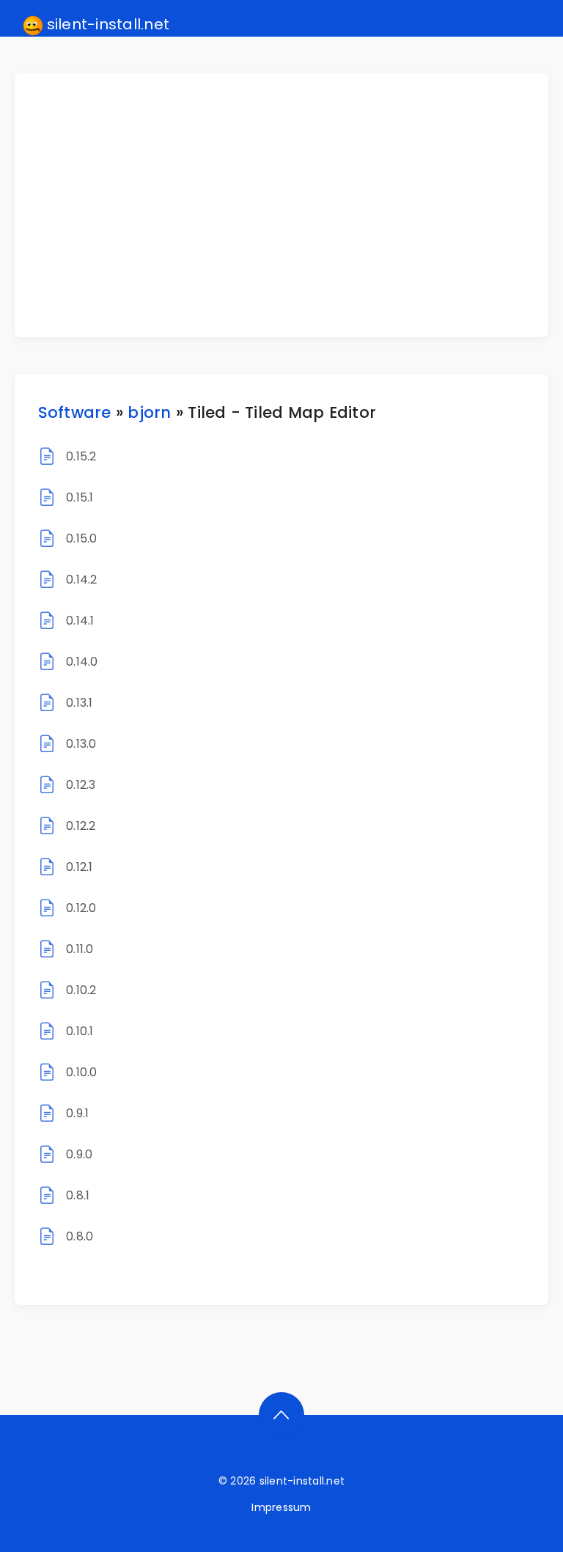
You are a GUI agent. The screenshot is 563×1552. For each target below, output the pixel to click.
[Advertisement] (290, 205)
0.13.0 (81, 743)
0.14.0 (81, 661)
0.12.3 (80, 784)
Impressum (281, 1507)
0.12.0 (81, 908)
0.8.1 (77, 1195)
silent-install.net (106, 24)
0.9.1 (77, 1113)
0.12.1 (79, 866)
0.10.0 (81, 1072)
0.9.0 (79, 1154)
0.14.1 (80, 620)
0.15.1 (79, 497)
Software (74, 412)
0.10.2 (81, 990)
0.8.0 (79, 1236)
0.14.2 (81, 579)
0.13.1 (79, 702)
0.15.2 (81, 456)
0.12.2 (80, 825)
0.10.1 (79, 1031)
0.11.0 (79, 949)
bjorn (149, 412)
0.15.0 (81, 538)
